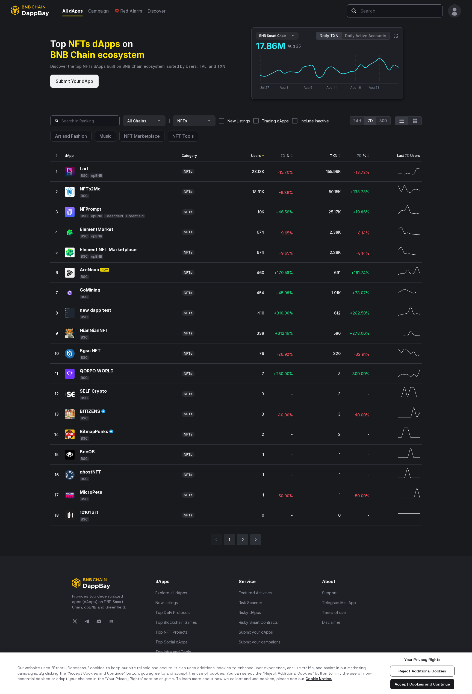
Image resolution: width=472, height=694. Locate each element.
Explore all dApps (171, 592)
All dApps (72, 11)
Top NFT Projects (171, 632)
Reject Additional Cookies (422, 671)
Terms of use (334, 612)
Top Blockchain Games (176, 622)
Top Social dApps (171, 642)
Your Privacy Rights (422, 659)
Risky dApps (250, 612)
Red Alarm (131, 11)
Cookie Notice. (319, 678)
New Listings (166, 602)
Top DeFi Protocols (172, 612)
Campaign (98, 11)
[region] (236, 673)
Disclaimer (331, 622)
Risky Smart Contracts (258, 622)
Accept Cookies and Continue (422, 684)
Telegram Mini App (339, 602)
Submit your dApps (256, 632)
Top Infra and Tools (173, 651)
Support (329, 592)
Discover (157, 11)
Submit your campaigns (260, 642)
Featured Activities (255, 592)
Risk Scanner (250, 602)
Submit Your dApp (74, 81)
